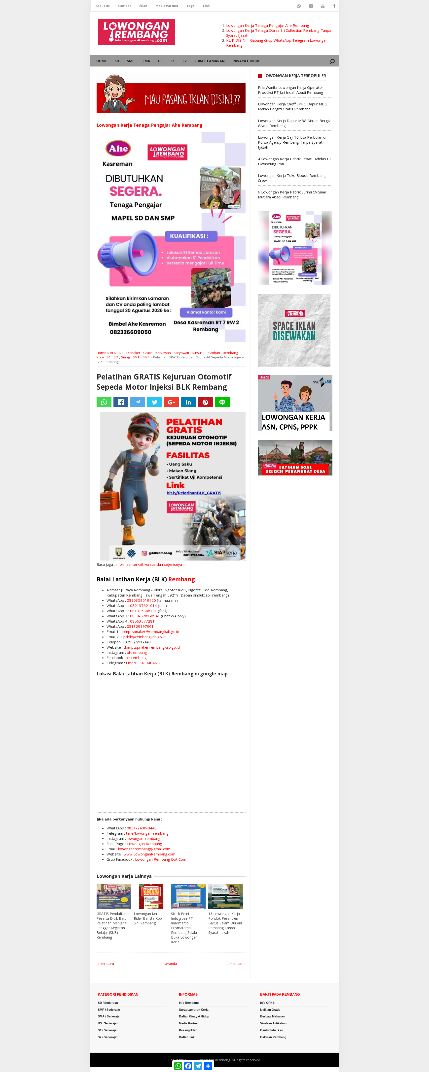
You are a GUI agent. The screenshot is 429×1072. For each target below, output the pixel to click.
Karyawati (181, 352)
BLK (113, 352)
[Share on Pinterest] (205, 402)
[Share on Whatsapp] (104, 402)
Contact (124, 6)
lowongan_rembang (143, 838)
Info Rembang (189, 1003)
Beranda (170, 963)
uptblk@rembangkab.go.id (143, 636)
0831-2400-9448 (142, 827)
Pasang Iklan (188, 1030)
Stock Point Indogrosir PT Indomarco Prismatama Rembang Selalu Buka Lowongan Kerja (184, 927)
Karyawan (163, 352)
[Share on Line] (222, 402)
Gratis (147, 352)
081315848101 (143, 610)
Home (101, 61)
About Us (103, 6)
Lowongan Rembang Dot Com (160, 859)
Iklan (143, 6)
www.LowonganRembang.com (149, 853)
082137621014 (143, 605)
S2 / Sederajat (107, 1037)
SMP (131, 61)
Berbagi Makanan (272, 1016)
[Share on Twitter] (154, 402)
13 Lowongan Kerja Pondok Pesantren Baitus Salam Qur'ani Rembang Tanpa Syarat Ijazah (225, 923)
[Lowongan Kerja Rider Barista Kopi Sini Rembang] (151, 896)
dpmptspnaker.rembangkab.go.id (152, 647)
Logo (191, 6)
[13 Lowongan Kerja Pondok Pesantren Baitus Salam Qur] (225, 896)
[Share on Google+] (171, 402)
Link (206, 6)
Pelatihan (213, 352)
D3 (160, 61)
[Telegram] (137, 402)
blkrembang (137, 652)
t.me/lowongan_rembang (147, 833)
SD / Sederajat (108, 1003)
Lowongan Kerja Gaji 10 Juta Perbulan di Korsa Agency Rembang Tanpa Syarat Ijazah (292, 142)
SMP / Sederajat (109, 1009)
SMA (146, 61)
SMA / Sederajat (109, 1016)
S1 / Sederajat (107, 1030)
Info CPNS (267, 1003)
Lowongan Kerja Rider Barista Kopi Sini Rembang (148, 918)
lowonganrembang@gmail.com (144, 848)
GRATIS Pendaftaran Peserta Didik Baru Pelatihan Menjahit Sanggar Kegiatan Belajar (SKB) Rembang (113, 925)
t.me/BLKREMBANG (143, 662)
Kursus (197, 352)
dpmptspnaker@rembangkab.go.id (149, 631)
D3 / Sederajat (108, 1023)
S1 (173, 61)
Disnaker (133, 352)
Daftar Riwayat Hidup (194, 1016)
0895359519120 (141, 600)
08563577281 (142, 621)
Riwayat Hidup (246, 61)
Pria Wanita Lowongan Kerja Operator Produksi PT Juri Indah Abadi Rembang (290, 90)
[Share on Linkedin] (188, 402)
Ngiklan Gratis (270, 1009)
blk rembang (136, 657)
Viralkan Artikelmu (273, 1023)
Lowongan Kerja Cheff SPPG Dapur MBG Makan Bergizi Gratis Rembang (292, 106)
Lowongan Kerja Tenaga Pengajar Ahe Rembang (267, 25)
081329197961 (140, 626)
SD (117, 61)
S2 (184, 61)
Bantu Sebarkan (271, 1030)
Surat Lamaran (209, 61)
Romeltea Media (104, 1069)
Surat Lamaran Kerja (194, 1009)
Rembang (181, 579)
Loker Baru (105, 963)
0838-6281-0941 (145, 615)
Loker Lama (236, 963)
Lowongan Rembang (144, 843)
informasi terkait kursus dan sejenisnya (149, 564)
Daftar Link (187, 1037)
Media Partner (167, 6)
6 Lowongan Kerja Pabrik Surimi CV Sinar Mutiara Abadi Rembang (292, 194)
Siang (125, 357)
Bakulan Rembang (273, 1037)
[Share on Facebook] (120, 402)
